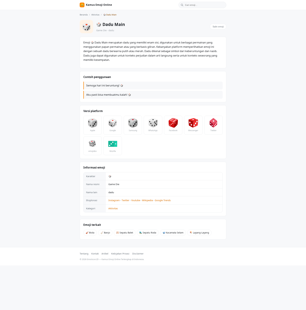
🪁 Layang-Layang (199, 232)
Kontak (95, 253)
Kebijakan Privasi (120, 253)
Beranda (84, 14)
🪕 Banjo (105, 232)
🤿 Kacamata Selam (172, 232)
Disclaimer (138, 253)
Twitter (125, 200)
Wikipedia (147, 200)
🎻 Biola (90, 232)
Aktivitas (95, 14)
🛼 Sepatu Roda (147, 232)
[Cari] (181, 5)
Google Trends (163, 200)
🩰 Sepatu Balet (124, 232)
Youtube (135, 200)
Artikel (105, 253)
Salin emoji (218, 26)
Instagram (114, 200)
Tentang (84, 253)
